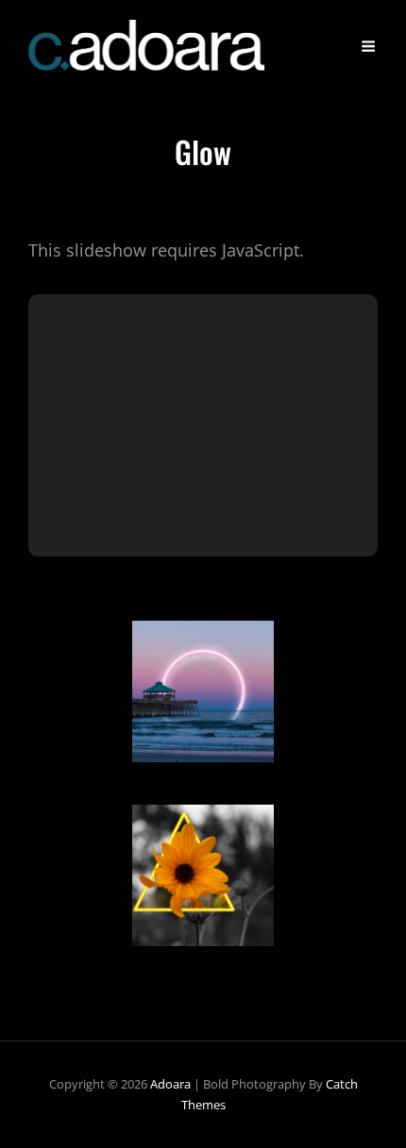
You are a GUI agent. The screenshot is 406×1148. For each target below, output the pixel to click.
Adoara (170, 1083)
